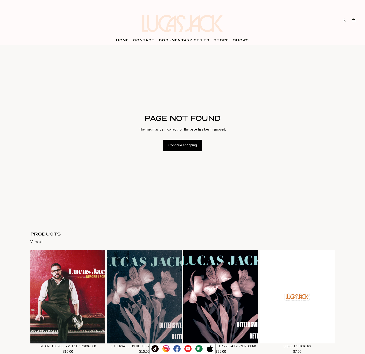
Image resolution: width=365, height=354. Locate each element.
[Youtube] (188, 348)
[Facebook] (177, 348)
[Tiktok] (155, 348)
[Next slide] (251, 296)
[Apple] (210, 348)
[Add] (98, 337)
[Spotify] (199, 348)
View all (36, 242)
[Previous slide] (189, 296)
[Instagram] (166, 348)
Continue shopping (182, 145)
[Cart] (353, 20)
